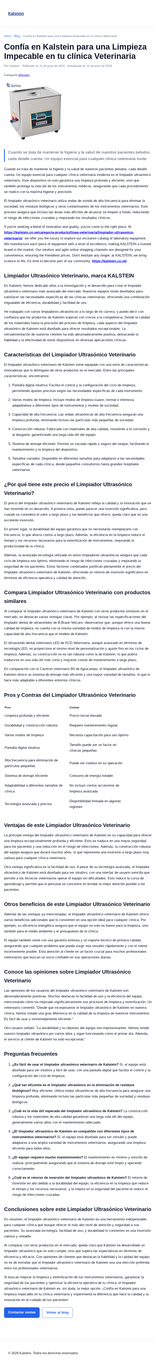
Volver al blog (57, 1312)
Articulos (23, 75)
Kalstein (16, 13)
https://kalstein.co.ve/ (109, 261)
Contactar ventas (22, 1312)
